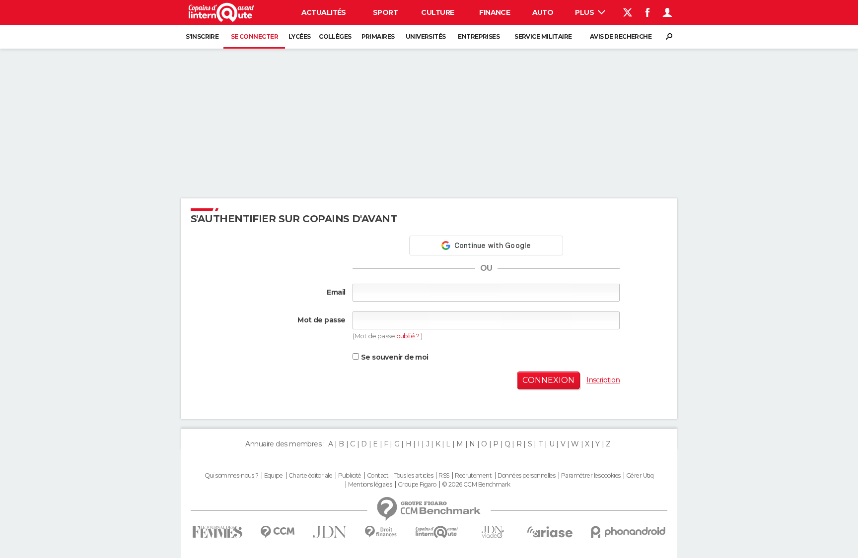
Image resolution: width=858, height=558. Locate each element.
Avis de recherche (620, 36)
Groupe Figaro (417, 484)
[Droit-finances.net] (381, 532)
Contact (377, 475)
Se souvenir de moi (393, 357)
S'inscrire (202, 36)
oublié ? (408, 336)
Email (336, 292)
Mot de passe (321, 319)
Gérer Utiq (639, 475)
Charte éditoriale (310, 475)
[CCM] (277, 532)
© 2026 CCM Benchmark (476, 484)
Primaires (378, 36)
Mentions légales (370, 484)
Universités (426, 36)
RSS (443, 475)
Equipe (273, 475)
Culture (437, 12)
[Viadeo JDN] (492, 532)
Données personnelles (527, 475)
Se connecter (254, 36)
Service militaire (543, 36)
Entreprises (479, 36)
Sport (385, 12)
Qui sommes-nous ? (231, 475)
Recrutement (473, 475)
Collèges (335, 36)
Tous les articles (413, 475)
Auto (543, 12)
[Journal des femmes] (217, 532)
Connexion (548, 380)
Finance (494, 12)
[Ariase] (550, 531)
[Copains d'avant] (437, 532)
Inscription (603, 379)
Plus (585, 12)
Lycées (299, 36)
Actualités (323, 12)
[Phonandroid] (628, 532)
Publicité (349, 475)
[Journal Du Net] (330, 532)
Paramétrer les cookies (591, 475)
